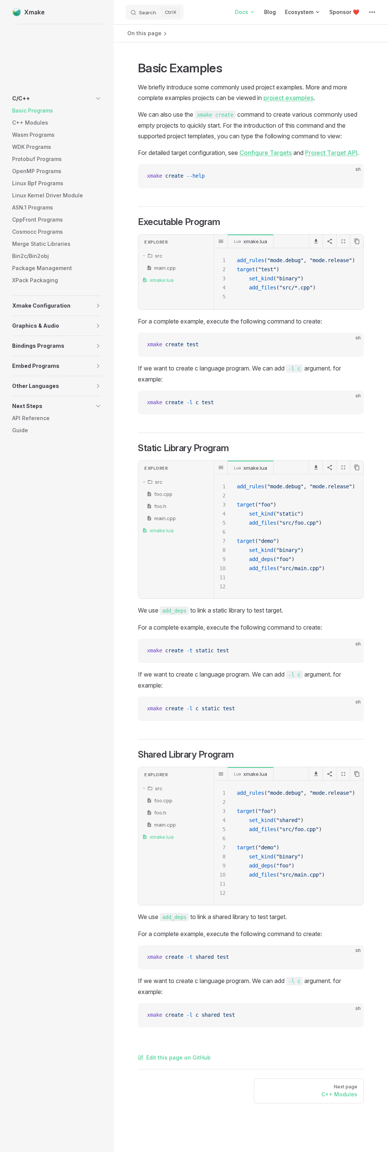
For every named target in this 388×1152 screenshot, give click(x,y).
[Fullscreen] (343, 241)
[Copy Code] (351, 176)
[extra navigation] (372, 12)
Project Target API (331, 152)
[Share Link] (329, 241)
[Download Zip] (315, 241)
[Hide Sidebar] (221, 241)
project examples (288, 98)
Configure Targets (265, 152)
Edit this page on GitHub (178, 1057)
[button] (57, 98)
